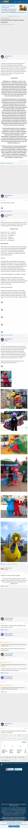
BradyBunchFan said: (6, 662)
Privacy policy (16, 763)
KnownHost (21, 815)
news (6, 804)
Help (21, 763)
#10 (26, 728)
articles (16, 804)
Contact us (3, 763)
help (17, 805)
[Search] (26, 1)
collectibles (10, 804)
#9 (26, 681)
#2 (26, 200)
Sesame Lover (8, 568)
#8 (26, 658)
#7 (26, 638)
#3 (26, 220)
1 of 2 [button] (10, 735)
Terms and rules (9, 763)
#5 (26, 573)
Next (15, 735)
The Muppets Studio (10, 810)
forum (19, 804)
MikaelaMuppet (9, 633)
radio (10, 805)
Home (24, 763)
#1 (26, 61)
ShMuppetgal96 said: (6, 642)
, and (10, 564)
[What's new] (24, 1)
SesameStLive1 (5, 24)
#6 (26, 623)
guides (23, 804)
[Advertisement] (14, 40)
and (8, 163)
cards (14, 805)
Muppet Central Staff (7, 809)
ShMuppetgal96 (9, 618)
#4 (26, 344)
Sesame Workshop (10, 812)
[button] (1, 2)
